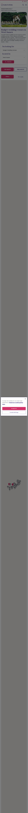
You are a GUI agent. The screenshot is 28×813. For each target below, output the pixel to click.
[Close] (25, 398)
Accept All (14, 408)
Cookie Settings (14, 412)
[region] (14, 406)
